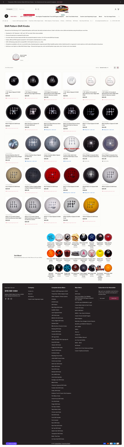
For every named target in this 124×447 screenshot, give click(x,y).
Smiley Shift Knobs (56, 390)
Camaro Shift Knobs (56, 331)
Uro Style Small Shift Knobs (58, 439)
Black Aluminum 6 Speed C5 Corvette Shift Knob (32, 124)
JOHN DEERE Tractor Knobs (58, 358)
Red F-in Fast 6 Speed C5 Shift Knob (71, 187)
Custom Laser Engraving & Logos (35, 299)
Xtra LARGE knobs (56, 374)
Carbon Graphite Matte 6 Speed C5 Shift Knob (52, 155)
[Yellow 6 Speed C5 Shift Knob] (91, 205)
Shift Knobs (77, 294)
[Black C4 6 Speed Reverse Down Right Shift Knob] (52, 112)
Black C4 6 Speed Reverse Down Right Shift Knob (52, 124)
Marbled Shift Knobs (56, 371)
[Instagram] (5, 21)
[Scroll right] (118, 16)
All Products (31, 296)
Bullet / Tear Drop (56, 436)
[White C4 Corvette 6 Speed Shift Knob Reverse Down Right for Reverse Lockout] (33, 205)
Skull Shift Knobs (55, 414)
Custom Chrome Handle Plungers (82, 315)
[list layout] (115, 67)
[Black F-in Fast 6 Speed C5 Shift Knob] (91, 112)
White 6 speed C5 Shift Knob (109, 186)
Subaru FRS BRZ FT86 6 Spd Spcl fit (60, 339)
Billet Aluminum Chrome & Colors (59, 326)
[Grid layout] (117, 67)
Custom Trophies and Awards (82, 350)
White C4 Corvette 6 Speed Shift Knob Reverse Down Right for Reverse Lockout (33, 218)
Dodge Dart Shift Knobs (57, 347)
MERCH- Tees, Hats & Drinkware (82, 313)
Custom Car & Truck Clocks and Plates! (84, 348)
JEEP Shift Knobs (55, 315)
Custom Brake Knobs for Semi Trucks (83, 305)
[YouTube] (7, 21)
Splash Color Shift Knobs (57, 430)
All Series (62, 20)
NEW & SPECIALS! (79, 310)
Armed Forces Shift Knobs (58, 398)
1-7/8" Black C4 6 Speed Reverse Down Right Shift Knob (33, 92)
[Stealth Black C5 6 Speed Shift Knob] (91, 175)
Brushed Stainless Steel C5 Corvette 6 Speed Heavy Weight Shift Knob (14, 156)
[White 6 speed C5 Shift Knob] (110, 175)
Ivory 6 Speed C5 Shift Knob (13, 186)
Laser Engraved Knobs (57, 312)
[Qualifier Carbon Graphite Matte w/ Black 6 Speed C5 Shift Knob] (33, 175)
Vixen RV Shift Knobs (56, 350)
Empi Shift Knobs (55, 342)
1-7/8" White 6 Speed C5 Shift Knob (71, 92)
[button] (12, 9)
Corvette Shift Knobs (56, 334)
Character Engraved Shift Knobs (59, 385)
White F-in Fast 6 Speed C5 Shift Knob (52, 217)
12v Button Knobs (55, 353)
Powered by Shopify (66, 443)
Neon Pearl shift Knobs (57, 425)
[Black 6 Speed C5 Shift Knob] (14, 112)
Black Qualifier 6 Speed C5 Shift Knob (110, 124)
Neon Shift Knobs (56, 422)
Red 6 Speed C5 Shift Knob (51, 186)
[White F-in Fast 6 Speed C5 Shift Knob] (52, 205)
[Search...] (38, 9)
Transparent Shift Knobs (57, 433)
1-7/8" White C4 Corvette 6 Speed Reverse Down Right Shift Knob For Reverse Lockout (110, 93)
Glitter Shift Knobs (56, 366)
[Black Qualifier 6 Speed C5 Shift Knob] (110, 112)
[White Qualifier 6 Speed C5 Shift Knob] (71, 205)
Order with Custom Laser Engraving (59, 2)
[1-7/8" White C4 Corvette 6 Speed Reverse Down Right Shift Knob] (91, 81)
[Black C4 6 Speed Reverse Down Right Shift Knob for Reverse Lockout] (71, 112)
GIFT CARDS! (78, 326)
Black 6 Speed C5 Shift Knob (13, 123)
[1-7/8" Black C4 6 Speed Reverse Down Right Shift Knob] (33, 81)
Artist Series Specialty (57, 377)
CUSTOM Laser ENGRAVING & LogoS (83, 302)
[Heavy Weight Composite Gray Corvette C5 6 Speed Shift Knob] (110, 144)
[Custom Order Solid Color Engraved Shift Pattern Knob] (71, 144)
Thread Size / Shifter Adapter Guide (36, 20)
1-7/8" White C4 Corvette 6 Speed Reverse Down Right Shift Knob (91, 93)
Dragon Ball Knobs (56, 404)
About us (77, 332)
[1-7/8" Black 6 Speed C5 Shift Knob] (14, 81)
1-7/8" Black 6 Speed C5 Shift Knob (13, 92)
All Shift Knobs (68, 20)
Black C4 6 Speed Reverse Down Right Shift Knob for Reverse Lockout (71, 125)
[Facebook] (3, 21)
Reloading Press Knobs (57, 355)
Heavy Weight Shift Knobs (58, 320)
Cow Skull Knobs (55, 401)
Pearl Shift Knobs (55, 369)
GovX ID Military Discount (81, 337)
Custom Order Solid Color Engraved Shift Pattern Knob (70, 155)
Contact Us (30, 291)
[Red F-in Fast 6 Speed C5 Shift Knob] (71, 175)
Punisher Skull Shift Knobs (57, 388)
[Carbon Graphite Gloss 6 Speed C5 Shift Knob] (33, 144)
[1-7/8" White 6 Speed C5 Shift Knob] (71, 81)
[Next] (120, 2)
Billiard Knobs (55, 382)
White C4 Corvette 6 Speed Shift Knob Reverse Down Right (13, 217)
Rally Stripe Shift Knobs (84, 20)
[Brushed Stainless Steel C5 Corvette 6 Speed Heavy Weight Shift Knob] (14, 144)
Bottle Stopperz (78, 318)
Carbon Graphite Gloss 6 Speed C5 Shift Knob (33, 155)
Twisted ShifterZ (58, 443)
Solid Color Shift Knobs (57, 363)
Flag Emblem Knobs (56, 409)
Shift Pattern (75, 20)
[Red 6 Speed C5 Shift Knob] (52, 175)
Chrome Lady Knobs (56, 412)
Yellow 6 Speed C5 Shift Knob (90, 216)
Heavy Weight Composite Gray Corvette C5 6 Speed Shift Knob (110, 155)
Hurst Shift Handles (56, 417)
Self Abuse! (77, 345)
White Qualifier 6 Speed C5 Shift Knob (71, 217)
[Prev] (3, 2)
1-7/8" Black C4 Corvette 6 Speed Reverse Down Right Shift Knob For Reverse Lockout (52, 93)
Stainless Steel (55, 323)
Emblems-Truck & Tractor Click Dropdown (61, 393)
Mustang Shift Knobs (56, 328)
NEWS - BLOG (78, 342)
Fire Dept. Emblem (56, 406)
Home (76, 291)
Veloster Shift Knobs (56, 345)
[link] (15, 16)
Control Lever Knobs (56, 361)
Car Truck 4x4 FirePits (80, 340)
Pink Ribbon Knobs (56, 396)
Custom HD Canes (79, 307)
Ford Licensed (55, 420)
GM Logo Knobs (55, 336)
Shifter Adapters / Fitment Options (52, 20)
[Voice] (36, 9)
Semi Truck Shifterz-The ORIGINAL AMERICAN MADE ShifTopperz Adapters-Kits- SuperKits (84, 298)
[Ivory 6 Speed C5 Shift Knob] (14, 175)
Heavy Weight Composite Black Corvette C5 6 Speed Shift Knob (91, 155)
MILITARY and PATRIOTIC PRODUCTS (83, 324)
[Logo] (62, 9)
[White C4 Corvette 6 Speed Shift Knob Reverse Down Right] (14, 205)
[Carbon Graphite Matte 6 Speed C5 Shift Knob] (52, 144)
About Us (30, 294)
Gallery (76, 329)
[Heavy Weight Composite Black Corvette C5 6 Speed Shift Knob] (91, 144)
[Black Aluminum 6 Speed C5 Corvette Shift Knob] (33, 112)
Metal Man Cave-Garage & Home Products (85, 321)
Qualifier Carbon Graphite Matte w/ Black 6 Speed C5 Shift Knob (33, 187)
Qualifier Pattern (55, 310)
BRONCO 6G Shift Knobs (57, 318)
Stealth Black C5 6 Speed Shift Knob (90, 187)
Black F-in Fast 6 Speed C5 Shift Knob (91, 124)
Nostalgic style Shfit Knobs (58, 379)
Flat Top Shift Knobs (56, 428)
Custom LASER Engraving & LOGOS (20, 20)
